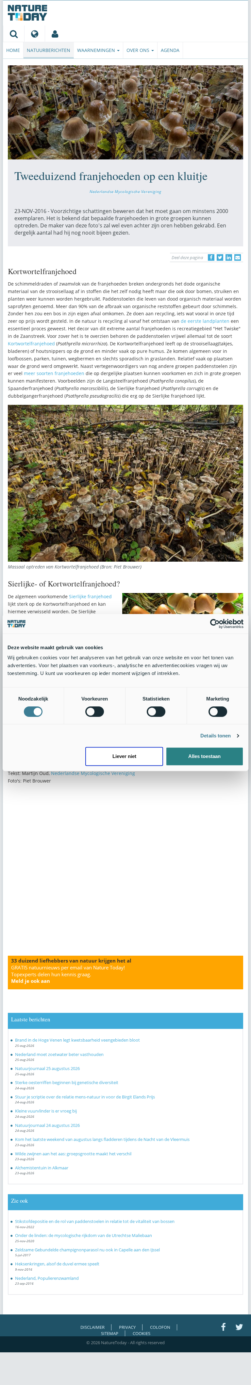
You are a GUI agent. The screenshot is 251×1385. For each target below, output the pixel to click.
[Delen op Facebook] (211, 257)
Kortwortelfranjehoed (32, 343)
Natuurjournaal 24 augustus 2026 (47, 1125)
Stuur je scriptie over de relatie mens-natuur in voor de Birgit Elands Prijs (85, 1097)
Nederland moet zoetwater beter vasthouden (59, 1054)
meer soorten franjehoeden (55, 373)
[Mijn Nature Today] (55, 33)
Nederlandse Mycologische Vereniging (125, 191)
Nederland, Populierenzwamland (47, 1278)
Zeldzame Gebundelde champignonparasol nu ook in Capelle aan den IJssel (87, 1250)
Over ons (138, 50)
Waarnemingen (96, 50)
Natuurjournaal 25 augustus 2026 (47, 1068)
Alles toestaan (204, 756)
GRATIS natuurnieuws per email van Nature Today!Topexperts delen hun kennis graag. (68, 974)
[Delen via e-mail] (237, 257)
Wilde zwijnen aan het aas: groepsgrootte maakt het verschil (73, 1154)
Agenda (170, 50)
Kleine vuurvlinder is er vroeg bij (46, 1111)
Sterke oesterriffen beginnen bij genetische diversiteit (66, 1082)
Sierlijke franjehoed (90, 596)
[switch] (94, 711)
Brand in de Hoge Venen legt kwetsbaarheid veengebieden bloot (77, 1040)
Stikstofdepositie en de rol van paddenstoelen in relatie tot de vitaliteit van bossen (95, 1221)
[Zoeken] (13, 33)
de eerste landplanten (206, 321)
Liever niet (124, 756)
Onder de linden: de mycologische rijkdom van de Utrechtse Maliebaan (83, 1235)
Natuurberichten (48, 50)
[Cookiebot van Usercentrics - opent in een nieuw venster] (214, 624)
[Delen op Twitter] (220, 257)
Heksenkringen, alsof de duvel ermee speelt (57, 1264)
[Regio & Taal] (34, 33)
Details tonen (215, 735)
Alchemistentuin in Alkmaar (41, 1168)
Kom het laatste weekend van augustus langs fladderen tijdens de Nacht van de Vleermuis (102, 1139)
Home (13, 50)
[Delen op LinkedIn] (229, 257)
